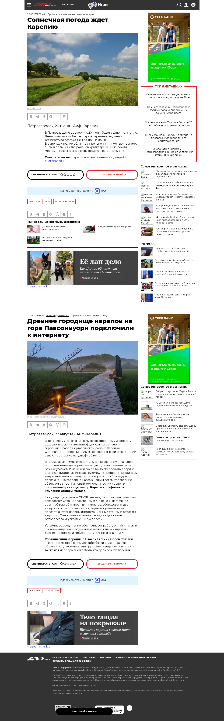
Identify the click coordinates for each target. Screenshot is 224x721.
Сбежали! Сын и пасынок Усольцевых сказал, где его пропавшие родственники (176, 174)
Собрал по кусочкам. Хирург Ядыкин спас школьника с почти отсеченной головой (176, 394)
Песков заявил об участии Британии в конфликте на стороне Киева (175, 284)
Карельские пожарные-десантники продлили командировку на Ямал (169, 96)
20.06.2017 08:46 (36, 14)
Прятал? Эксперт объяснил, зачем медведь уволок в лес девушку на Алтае (174, 185)
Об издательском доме (65, 657)
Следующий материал (84, 711)
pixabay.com (34, 108)
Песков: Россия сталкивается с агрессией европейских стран (172, 272)
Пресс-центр (89, 657)
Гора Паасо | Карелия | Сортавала (45, 416)
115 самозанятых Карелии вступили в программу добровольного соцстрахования (168, 138)
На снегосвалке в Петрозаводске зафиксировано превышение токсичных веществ (168, 110)
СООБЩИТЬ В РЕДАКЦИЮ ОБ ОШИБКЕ (71, 661)
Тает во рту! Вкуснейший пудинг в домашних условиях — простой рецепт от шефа (174, 231)
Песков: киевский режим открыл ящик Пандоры (173, 296)
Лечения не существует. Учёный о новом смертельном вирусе (174, 438)
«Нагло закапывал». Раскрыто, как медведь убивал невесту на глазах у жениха (175, 197)
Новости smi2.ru (39, 286)
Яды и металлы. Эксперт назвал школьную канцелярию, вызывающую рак (173, 417)
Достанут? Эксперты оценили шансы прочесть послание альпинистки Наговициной (176, 428)
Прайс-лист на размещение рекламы (135, 657)
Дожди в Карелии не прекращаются (53, 227)
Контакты (105, 657)
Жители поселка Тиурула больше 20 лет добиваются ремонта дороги (168, 124)
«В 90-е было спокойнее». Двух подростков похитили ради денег (174, 404)
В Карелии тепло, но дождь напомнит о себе (57, 239)
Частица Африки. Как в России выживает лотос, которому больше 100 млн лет (175, 452)
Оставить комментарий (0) (112, 175)
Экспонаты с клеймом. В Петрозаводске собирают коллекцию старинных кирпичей (168, 152)
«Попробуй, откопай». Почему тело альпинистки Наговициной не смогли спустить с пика (175, 208)
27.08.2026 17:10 (35, 315)
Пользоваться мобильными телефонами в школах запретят (172, 249)
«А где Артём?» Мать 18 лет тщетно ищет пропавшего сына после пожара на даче (175, 220)
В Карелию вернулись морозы (114, 226)
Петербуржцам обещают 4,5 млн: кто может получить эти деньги (175, 261)
